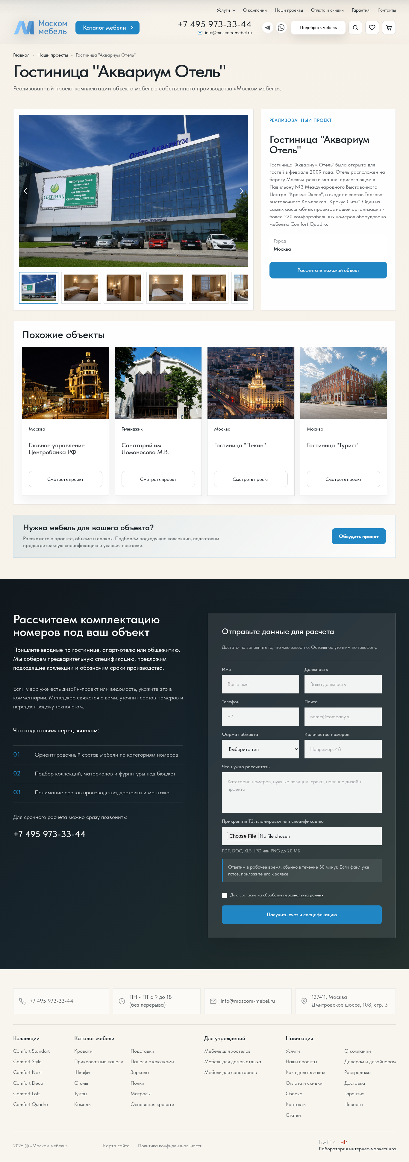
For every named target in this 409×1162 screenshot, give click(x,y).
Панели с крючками (152, 1061)
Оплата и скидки (327, 10)
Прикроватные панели (98, 1061)
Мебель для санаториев (230, 1072)
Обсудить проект (359, 536)
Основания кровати (152, 1104)
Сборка (294, 1093)
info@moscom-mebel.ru (228, 32)
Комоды (82, 1104)
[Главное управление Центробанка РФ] (70, 383)
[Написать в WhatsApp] (281, 27)
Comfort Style (27, 1061)
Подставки (142, 1051)
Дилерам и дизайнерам (370, 1061)
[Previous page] (26, 191)
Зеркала (140, 1072)
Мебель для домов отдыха (232, 1061)
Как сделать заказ (305, 1072)
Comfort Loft (26, 1093)
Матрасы (141, 1093)
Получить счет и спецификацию (302, 914)
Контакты (387, 10)
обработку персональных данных (293, 895)
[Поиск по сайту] (355, 27)
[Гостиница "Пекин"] (255, 383)
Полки (137, 1083)
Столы (81, 1083)
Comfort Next (27, 1072)
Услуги (223, 10)
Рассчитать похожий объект (328, 270)
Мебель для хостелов (227, 1051)
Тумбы (80, 1093)
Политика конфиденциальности (170, 1146)
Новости (353, 1104)
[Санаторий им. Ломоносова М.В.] (163, 383)
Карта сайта (116, 1146)
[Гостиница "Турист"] (348, 383)
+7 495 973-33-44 (215, 24)
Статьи (293, 1115)
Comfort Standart (31, 1051)
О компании (255, 10)
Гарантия (360, 10)
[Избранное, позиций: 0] (372, 27)
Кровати (83, 1051)
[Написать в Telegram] (267, 27)
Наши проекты (289, 10)
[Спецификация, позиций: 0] (389, 27)
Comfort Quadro (30, 1104)
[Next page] (241, 191)
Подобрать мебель (318, 27)
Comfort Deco (28, 1083)
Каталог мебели (104, 27)
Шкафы (82, 1072)
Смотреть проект (65, 479)
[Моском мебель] (40, 27)
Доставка (354, 1083)
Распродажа (357, 1072)
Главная (21, 55)
